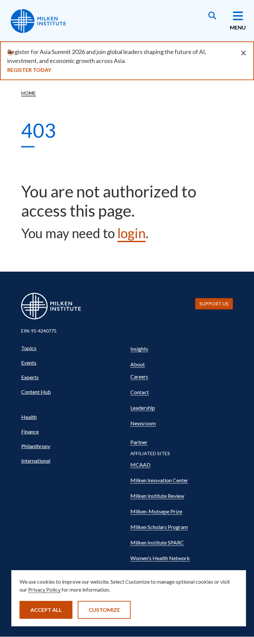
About (137, 364)
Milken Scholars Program (159, 527)
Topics (28, 348)
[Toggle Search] (212, 16)
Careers (139, 376)
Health (29, 417)
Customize (104, 610)
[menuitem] (72, 348)
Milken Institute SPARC (157, 542)
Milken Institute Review (157, 496)
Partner (139, 442)
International (35, 460)
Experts (30, 377)
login (131, 233)
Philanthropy (35, 446)
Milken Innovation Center (159, 480)
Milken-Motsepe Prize (156, 511)
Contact (139, 392)
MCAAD (140, 464)
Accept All (46, 610)
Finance (30, 431)
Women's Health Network (160, 558)
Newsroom (143, 423)
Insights (139, 348)
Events (28, 362)
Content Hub (36, 392)
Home (28, 93)
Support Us (214, 303)
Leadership (142, 407)
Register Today (29, 70)
